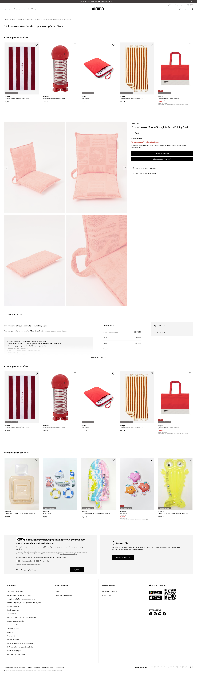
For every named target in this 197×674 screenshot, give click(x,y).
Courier (57, 591)
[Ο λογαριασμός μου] (180, 9)
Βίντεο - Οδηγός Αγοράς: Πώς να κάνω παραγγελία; (24, 602)
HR (165, 667)
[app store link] (155, 597)
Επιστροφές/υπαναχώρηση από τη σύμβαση (22, 617)
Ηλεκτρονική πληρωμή (109, 591)
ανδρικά (17, 9)
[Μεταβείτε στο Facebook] (150, 614)
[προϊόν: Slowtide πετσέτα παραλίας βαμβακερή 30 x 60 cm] (137, 68)
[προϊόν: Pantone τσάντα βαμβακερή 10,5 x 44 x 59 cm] (175, 68)
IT (171, 667)
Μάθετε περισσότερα (123, 557)
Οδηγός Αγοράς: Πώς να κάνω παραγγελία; (21, 599)
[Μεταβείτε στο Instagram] (155, 614)
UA (186, 667)
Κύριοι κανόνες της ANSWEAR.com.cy (19, 595)
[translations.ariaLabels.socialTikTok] (164, 614)
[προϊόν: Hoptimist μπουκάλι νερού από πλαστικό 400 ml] (60, 68)
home (33, 9)
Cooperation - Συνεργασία (16, 654)
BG (152, 667)
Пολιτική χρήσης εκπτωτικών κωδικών (20, 647)
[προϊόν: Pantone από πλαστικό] (98, 68)
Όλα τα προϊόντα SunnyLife (162, 159)
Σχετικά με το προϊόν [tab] (15, 314)
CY (155, 667)
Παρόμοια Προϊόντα (162, 153)
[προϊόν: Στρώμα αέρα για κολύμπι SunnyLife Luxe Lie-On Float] (22, 484)
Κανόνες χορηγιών (13, 610)
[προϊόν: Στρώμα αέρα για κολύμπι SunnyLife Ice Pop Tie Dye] (98, 484)
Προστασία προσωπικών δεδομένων (14, 667)
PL (174, 667)
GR (161, 667)
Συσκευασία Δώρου (14, 625)
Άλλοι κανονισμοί (13, 606)
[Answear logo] (98, 9)
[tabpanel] (98, 338)
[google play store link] (155, 592)
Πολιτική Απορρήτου (14, 650)
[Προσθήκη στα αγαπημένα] (36, 44)
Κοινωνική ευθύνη (13, 639)
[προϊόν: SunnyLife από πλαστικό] (60, 484)
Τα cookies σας (60, 667)
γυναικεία (7, 9)
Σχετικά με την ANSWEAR (16, 591)
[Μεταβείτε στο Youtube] (159, 614)
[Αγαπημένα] (186, 9)
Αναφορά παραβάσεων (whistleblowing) (20, 643)
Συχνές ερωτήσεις (13, 628)
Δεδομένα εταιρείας (48, 667)
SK (183, 667)
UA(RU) (190, 667)
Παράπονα (10, 632)
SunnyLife (135, 123)
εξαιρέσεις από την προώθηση (68, 554)
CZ (158, 667)
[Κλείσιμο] (191, 1)
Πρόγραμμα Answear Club (15, 621)
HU (168, 667)
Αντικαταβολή (106, 595)
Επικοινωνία (11, 636)
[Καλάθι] (191, 9)
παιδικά (26, 9)
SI (180, 667)
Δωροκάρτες (11, 614)
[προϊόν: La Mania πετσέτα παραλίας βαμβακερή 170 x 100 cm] (22, 68)
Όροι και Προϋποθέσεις (33, 667)
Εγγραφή (77, 570)
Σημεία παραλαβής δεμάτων (64, 595)
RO (177, 667)
